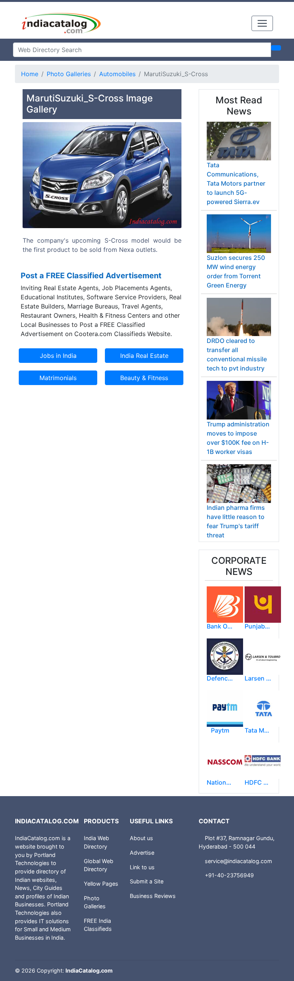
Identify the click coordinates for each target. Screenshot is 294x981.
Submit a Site (146, 881)
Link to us (142, 867)
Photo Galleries (69, 74)
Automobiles (117, 74)
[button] (34, 195)
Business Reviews (153, 896)
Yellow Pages (101, 883)
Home (29, 74)
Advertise (142, 852)
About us (141, 838)
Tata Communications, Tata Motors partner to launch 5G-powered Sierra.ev (236, 183)
